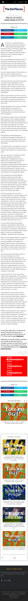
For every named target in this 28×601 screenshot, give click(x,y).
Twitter (21, 30)
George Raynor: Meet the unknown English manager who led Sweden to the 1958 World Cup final (14, 458)
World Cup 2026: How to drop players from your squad (14, 481)
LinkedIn (7, 37)
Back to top (13, 597)
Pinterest (7, 33)
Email (20, 37)
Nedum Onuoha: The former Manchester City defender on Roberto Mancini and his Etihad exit (14, 526)
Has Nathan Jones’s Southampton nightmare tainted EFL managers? (14, 548)
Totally (23, 592)
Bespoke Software (9, 593)
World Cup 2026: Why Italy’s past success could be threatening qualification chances (14, 503)
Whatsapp (20, 33)
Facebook (7, 30)
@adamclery (20, 336)
